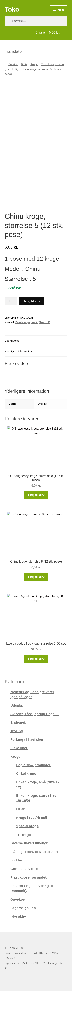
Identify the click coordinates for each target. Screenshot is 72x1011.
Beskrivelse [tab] (12, 340)
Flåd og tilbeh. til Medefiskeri (34, 852)
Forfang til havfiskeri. (27, 739)
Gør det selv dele (24, 869)
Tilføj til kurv (31, 301)
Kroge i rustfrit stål (31, 818)
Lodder (16, 860)
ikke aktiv (18, 916)
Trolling (16, 731)
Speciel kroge (27, 826)
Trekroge (23, 835)
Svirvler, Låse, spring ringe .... (34, 714)
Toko (12, 9)
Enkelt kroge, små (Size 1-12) (32, 322)
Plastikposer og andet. (28, 877)
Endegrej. (18, 722)
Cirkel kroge (26, 773)
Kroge (34, 64)
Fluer (20, 809)
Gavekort (17, 899)
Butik (24, 64)
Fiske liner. (19, 748)
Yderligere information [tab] (18, 351)
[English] (31, 51)
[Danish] (26, 51)
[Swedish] (41, 51)
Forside (13, 64)
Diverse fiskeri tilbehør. (29, 843)
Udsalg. (16, 705)
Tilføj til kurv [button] (36, 495)
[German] (36, 51)
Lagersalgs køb (23, 908)
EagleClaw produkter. (33, 765)
